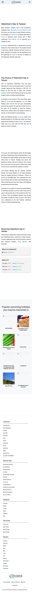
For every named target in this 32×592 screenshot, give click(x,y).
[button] (2, 2)
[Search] (30, 2)
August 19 (15, 263)
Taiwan (5, 45)
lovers (3, 37)
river (26, 101)
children (20, 121)
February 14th (26, 30)
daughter (3, 93)
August (13, 54)
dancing (24, 241)
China (9, 39)
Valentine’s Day (14, 30)
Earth (8, 101)
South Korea (13, 34)
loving (21, 117)
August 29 (15, 269)
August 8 (15, 266)
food (19, 241)
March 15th (15, 39)
